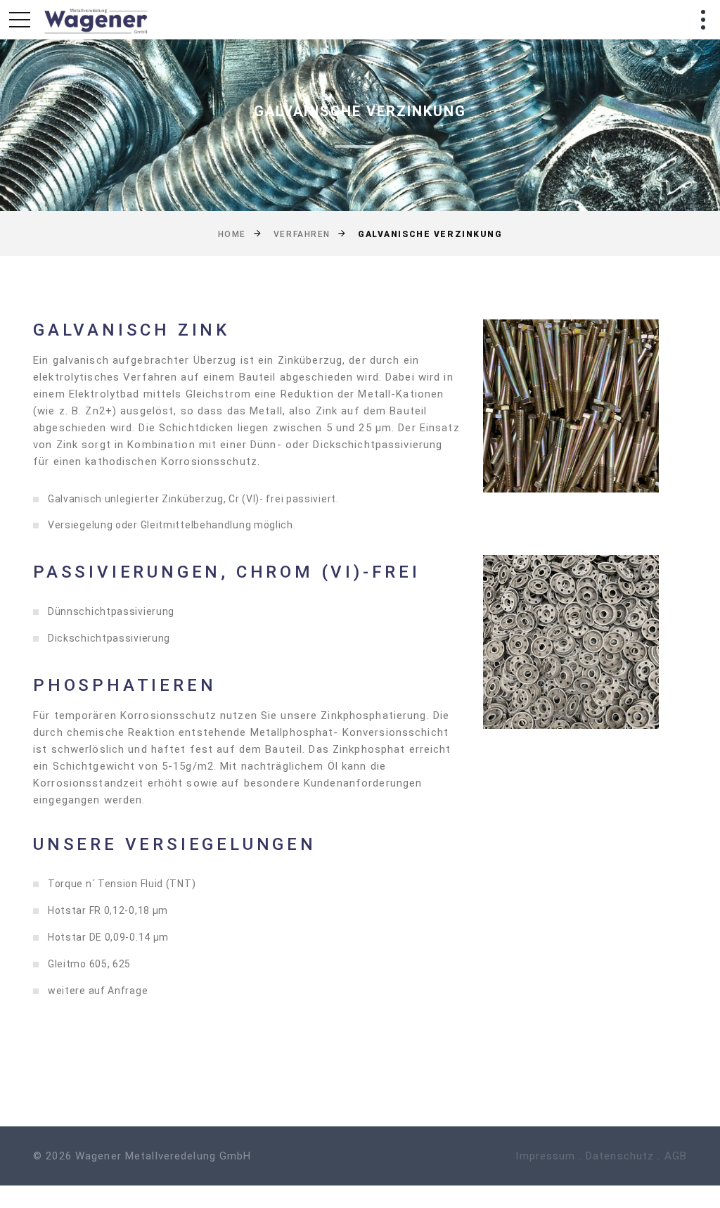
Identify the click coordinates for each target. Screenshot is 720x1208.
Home (232, 234)
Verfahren (302, 234)
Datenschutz (620, 1156)
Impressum (545, 1156)
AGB (675, 1156)
